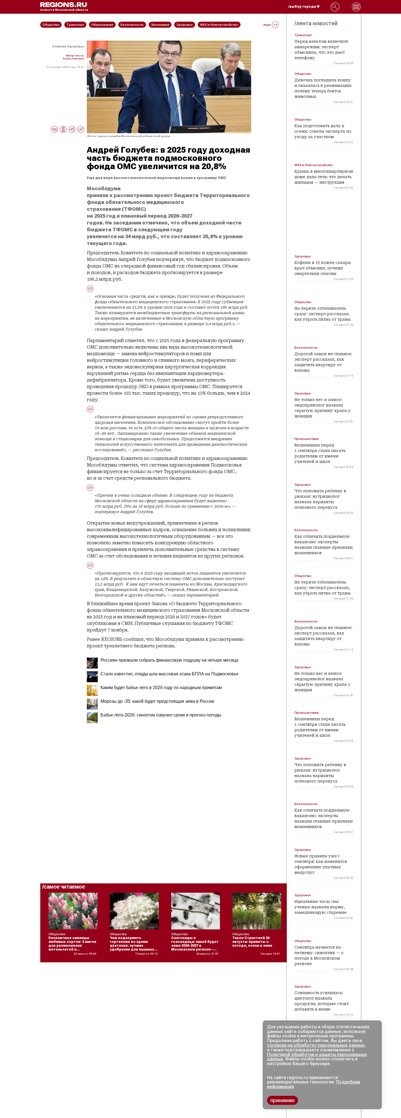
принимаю (282, 1100)
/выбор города (302, 6)
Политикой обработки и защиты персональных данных (317, 1057)
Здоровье (76, 46)
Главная (59, 46)
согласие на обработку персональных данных (316, 1045)
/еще (267, 25)
